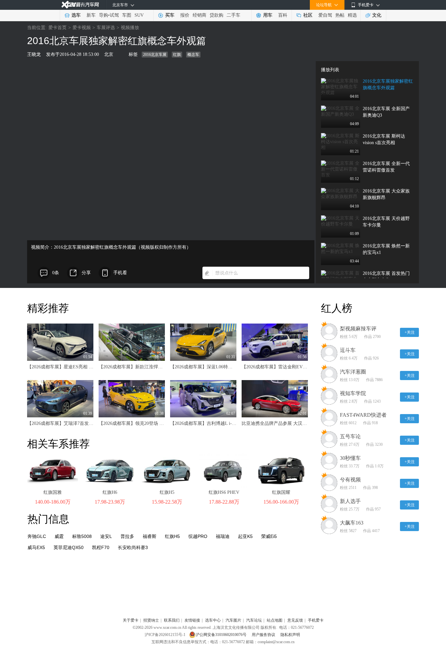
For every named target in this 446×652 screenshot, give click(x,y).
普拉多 (127, 536)
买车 (169, 15)
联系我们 (172, 620)
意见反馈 (295, 620)
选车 (76, 15)
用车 (267, 15)
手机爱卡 (316, 620)
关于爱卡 (130, 620)
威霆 (59, 536)
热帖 (339, 15)
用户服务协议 (264, 634)
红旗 (177, 54)
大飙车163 (351, 523)
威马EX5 (36, 547)
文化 (376, 15)
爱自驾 (325, 15)
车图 (126, 15)
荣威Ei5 (269, 536)
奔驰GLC (36, 536)
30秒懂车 (350, 458)
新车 (91, 15)
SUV (139, 15)
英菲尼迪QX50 (69, 547)
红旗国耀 (281, 492)
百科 (282, 15)
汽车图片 (233, 620)
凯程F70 (100, 547)
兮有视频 (350, 479)
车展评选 (106, 27)
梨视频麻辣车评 (358, 328)
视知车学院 (353, 393)
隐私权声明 (290, 634)
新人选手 (350, 501)
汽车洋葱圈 (353, 372)
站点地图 (274, 620)
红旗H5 (167, 492)
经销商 (199, 15)
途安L (106, 536)
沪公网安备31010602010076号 (221, 634)
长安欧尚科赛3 (133, 547)
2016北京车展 (155, 54)
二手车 (233, 15)
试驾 (114, 15)
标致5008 (82, 536)
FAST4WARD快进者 (363, 415)
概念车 (193, 54)
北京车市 (120, 5)
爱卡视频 (81, 27)
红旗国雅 (52, 492)
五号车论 (350, 436)
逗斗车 (348, 350)
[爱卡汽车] (80, 4)
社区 (307, 15)
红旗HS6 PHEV (224, 492)
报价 (184, 15)
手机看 (120, 272)
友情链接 (192, 620)
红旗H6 (110, 492)
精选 (352, 15)
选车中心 (213, 620)
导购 (103, 15)
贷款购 (216, 15)
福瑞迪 (223, 536)
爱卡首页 (57, 27)
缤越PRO (197, 536)
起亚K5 (245, 536)
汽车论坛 (254, 620)
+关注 (410, 332)
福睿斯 (149, 536)
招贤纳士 (151, 620)
